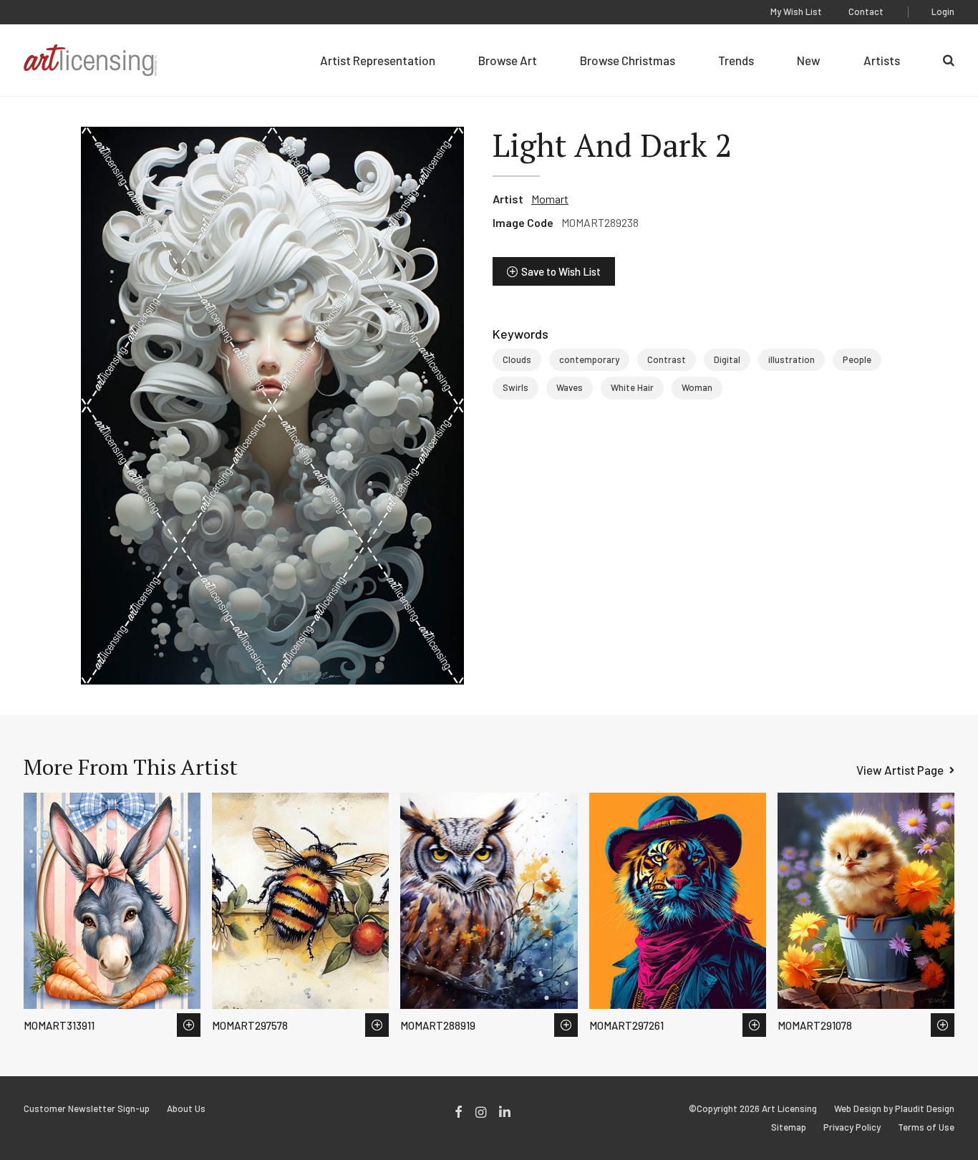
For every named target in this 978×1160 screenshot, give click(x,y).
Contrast (666, 359)
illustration (791, 359)
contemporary (589, 359)
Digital (727, 359)
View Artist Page (900, 770)
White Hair (632, 387)
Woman (697, 387)
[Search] (948, 60)
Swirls (515, 387)
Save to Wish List (561, 271)
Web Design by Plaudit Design (894, 1108)
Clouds (517, 359)
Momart (549, 199)
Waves (569, 387)
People (857, 359)
